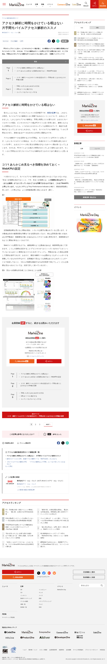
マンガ (41, 592)
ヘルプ (24, 650)
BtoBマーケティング (26, 598)
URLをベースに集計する (25, 89)
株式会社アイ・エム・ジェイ (26, 484)
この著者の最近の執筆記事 (26, 490)
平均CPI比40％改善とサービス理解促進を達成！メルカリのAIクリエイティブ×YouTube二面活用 (19, 527)
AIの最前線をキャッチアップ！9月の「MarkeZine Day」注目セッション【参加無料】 (54, 535)
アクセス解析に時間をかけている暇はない (30, 68)
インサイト (23, 595)
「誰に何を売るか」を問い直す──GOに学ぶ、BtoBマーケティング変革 (54, 528)
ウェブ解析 (14, 41)
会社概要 (68, 650)
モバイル (5, 41)
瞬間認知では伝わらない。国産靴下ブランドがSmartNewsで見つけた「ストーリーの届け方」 (54, 544)
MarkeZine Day (61, 589)
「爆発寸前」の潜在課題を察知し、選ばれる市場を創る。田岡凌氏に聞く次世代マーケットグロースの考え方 (54, 512)
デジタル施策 (24, 601)
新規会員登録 (22, 361)
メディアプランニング (45, 601)
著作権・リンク (33, 650)
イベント (50, 4)
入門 (21, 41)
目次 (35, 61)
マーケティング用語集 (8, 617)
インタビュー (42, 589)
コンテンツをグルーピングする (27, 92)
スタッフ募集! (43, 650)
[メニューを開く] (4, 4)
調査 (40, 598)
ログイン (50, 361)
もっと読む (9, 466)
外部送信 (102, 650)
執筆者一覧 (23, 607)
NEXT (47, 424)
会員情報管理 (53, 650)
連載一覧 (22, 604)
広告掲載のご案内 (89, 572)
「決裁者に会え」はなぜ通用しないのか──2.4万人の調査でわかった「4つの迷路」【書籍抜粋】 (89, 164)
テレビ (41, 604)
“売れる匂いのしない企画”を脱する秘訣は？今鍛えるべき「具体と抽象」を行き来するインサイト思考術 (19, 535)
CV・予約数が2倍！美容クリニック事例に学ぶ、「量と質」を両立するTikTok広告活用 (19, 512)
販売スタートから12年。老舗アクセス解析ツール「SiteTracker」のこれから (32, 459)
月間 (97, 28)
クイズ (41, 595)
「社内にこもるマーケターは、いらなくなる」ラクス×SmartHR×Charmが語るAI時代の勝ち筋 (19, 544)
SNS (40, 607)
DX (21, 589)
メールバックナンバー (36, 356)
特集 (42, 4)
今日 (82, 28)
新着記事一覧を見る (89, 197)
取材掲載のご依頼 (89, 577)
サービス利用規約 (78, 650)
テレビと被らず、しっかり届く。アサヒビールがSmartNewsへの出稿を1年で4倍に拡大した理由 (54, 520)
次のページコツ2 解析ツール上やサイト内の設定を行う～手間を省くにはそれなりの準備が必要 (35, 415)
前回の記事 (51, 112)
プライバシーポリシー (91, 650)
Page (8, 78)
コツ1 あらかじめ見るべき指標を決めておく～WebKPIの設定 (37, 71)
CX (21, 592)
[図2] (28, 292)
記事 (36, 4)
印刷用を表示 (9, 443)
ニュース (29, 4)
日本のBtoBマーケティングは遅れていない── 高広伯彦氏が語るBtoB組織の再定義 (19, 519)
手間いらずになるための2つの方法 (28, 86)
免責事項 (61, 650)
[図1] (28, 212)
